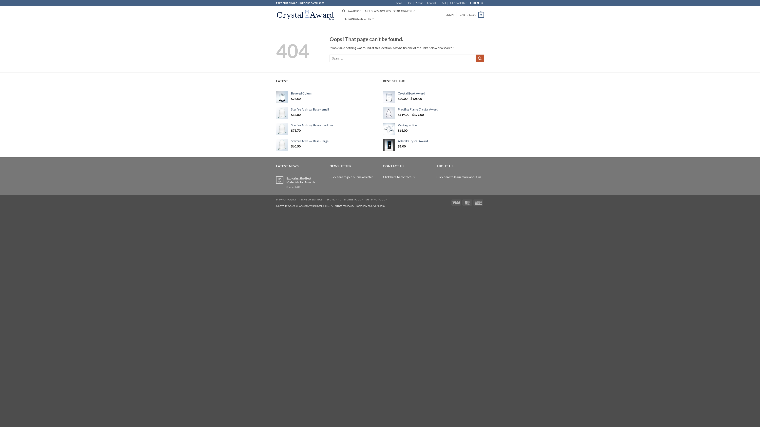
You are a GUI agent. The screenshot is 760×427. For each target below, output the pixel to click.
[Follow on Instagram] (474, 3)
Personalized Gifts (357, 18)
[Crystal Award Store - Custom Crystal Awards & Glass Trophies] (306, 15)
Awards (353, 11)
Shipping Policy (376, 199)
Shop (399, 3)
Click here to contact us (399, 177)
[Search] (343, 11)
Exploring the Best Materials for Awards (300, 180)
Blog (409, 3)
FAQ (443, 3)
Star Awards (402, 11)
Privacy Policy (286, 199)
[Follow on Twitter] (478, 3)
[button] (458, 3)
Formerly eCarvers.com (370, 205)
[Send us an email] (482, 3)
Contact (431, 3)
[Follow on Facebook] (470, 3)
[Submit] (480, 58)
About (419, 3)
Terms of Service (310, 199)
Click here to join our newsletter (351, 177)
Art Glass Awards (378, 11)
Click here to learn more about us (458, 177)
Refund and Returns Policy (344, 199)
